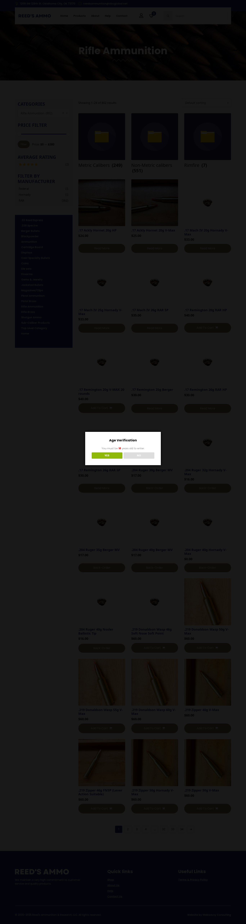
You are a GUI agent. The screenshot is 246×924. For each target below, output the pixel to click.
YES (107, 455)
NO (139, 455)
